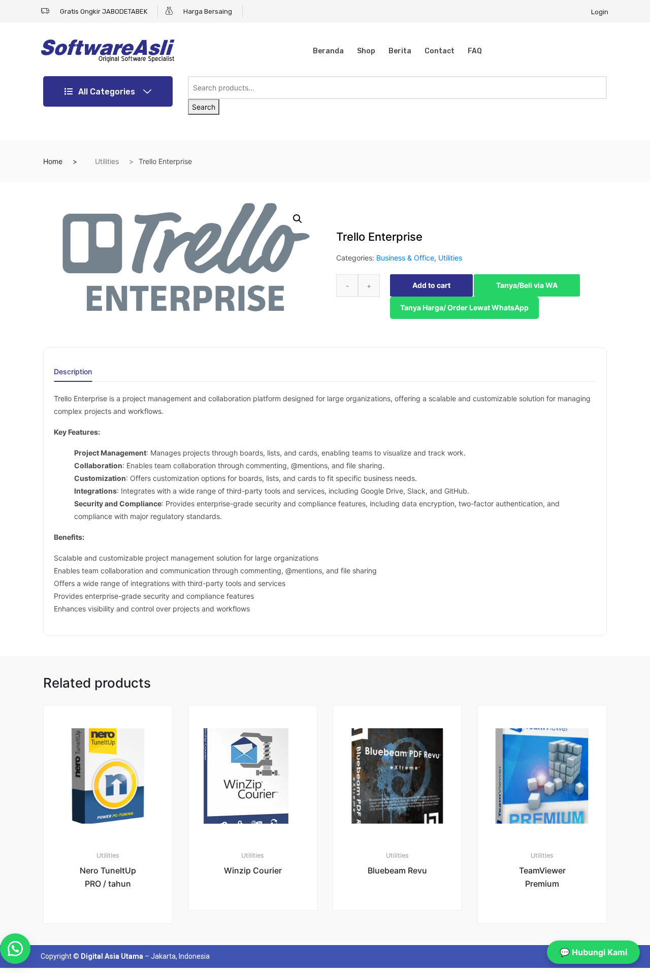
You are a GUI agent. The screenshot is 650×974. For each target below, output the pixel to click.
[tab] (73, 375)
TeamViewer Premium (542, 877)
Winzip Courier (253, 870)
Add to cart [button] (114, 957)
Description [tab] (73, 372)
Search (203, 107)
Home (52, 161)
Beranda (328, 51)
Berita (399, 51)
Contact (439, 51)
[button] (297, 219)
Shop (366, 51)
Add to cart (431, 285)
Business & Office (405, 257)
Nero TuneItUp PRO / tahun (108, 877)
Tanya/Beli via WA (527, 285)
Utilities (107, 161)
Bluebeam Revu (397, 870)
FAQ (475, 51)
